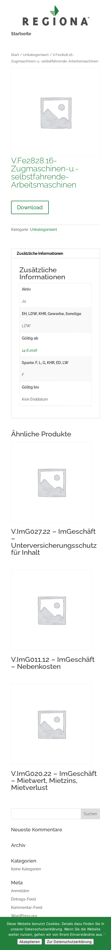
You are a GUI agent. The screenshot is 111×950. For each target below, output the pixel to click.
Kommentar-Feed (26, 907)
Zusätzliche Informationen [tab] (40, 253)
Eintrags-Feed (23, 899)
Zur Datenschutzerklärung (69, 942)
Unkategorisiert (36, 55)
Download (30, 207)
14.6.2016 (29, 350)
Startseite (21, 34)
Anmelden (20, 891)
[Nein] (104, 933)
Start (15, 55)
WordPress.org (24, 916)
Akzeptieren (29, 942)
